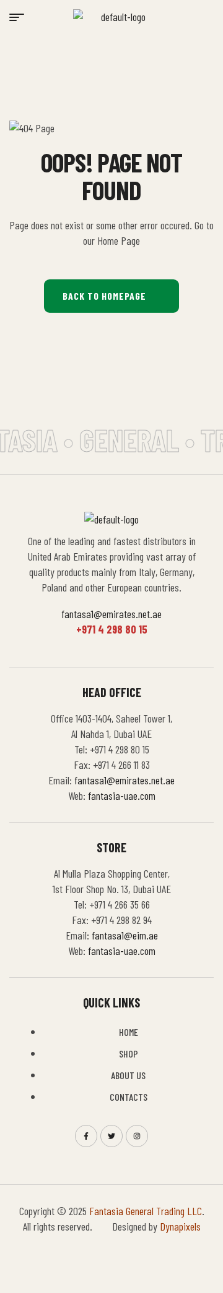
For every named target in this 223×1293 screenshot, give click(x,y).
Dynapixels (180, 1226)
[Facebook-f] (86, 1136)
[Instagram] (137, 1136)
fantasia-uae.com (121, 795)
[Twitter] (111, 1136)
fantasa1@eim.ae (125, 935)
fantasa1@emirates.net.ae (111, 614)
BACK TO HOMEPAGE (104, 296)
